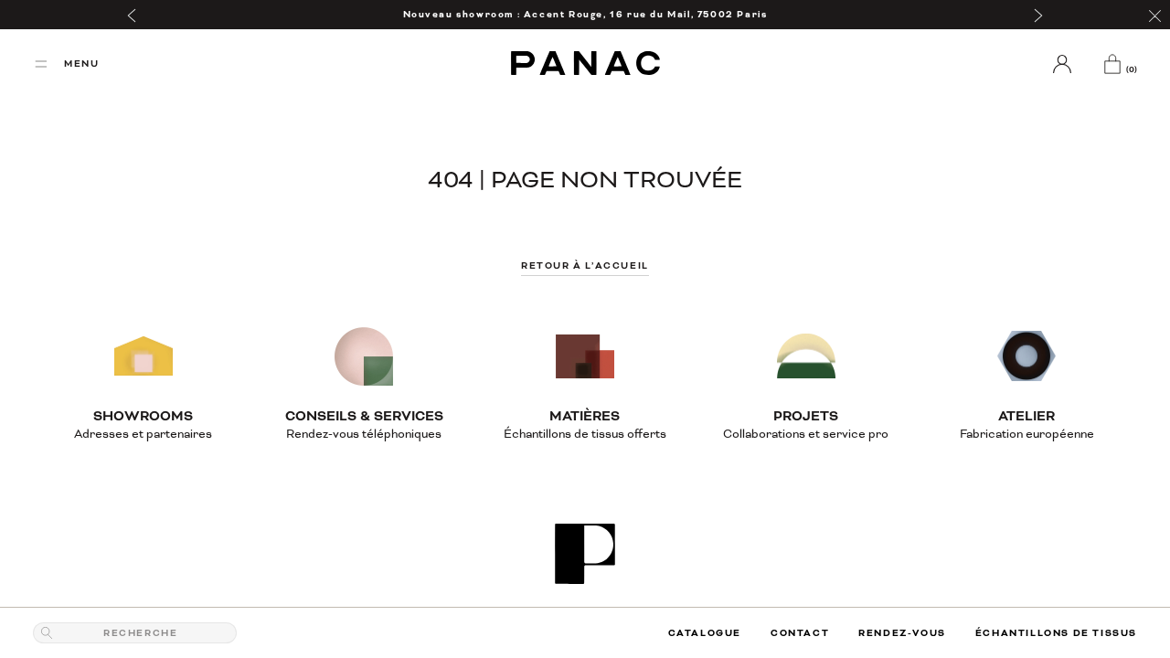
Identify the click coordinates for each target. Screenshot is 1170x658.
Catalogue (704, 633)
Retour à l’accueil (585, 265)
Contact (800, 633)
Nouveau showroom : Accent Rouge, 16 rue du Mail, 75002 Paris (585, 14)
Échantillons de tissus (1056, 633)
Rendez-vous (902, 633)
